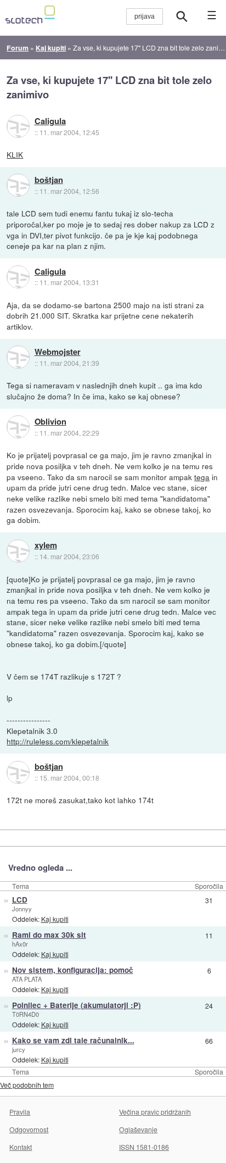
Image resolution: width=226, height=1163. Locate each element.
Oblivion (50, 421)
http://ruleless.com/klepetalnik (58, 741)
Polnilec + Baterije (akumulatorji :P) (76, 1005)
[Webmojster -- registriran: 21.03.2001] (18, 357)
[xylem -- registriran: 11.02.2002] (18, 551)
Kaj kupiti (55, 918)
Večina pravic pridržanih (155, 1111)
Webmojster (58, 352)
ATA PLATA (27, 979)
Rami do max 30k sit (49, 935)
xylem (46, 545)
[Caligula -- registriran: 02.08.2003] (18, 126)
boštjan (49, 180)
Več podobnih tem (27, 1084)
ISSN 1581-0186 (144, 1146)
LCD (19, 899)
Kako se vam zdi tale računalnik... (73, 1040)
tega (202, 476)
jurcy (18, 1049)
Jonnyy (22, 908)
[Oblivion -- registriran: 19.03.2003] (18, 426)
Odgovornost (28, 1129)
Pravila (19, 1111)
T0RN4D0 (25, 1014)
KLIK (15, 154)
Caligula (50, 121)
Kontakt (20, 1146)
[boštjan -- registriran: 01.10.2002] (18, 185)
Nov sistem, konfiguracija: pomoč (72, 970)
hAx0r (20, 943)
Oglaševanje (138, 1129)
